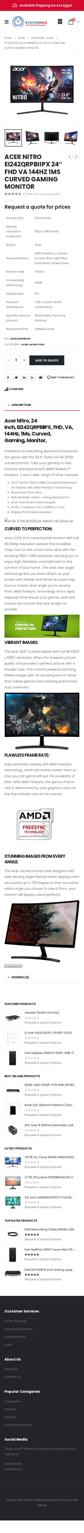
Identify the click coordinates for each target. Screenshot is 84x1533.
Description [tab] (21, 405)
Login (8, 1344)
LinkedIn (24, 377)
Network (10, 1409)
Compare (16, 389)
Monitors (37, 344)
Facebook (8, 377)
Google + (32, 377)
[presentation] (10, 90)
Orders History (15, 1337)
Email (40, 377)
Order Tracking (15, 1321)
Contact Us (12, 1377)
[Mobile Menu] (8, 22)
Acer (24, 344)
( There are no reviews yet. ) (42, 194)
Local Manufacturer (18, 1425)
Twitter (16, 377)
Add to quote (46, 360)
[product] (12, 1018)
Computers (12, 1401)
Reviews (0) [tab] (20, 977)
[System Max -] (22, 21)
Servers (10, 1417)
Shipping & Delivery (18, 1329)
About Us (11, 1369)
